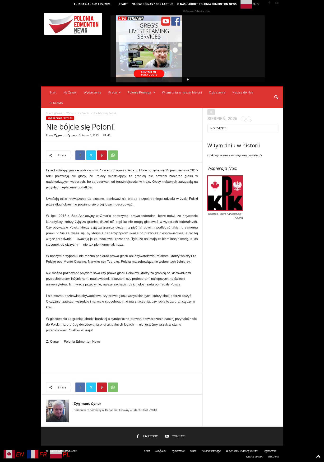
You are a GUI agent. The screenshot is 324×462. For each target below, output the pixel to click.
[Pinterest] (102, 155)
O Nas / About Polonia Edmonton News (207, 4)
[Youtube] (277, 3)
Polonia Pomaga (139, 92)
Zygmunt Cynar (64, 135)
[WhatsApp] (113, 155)
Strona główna (54, 113)
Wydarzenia (92, 92)
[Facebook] (269, 3)
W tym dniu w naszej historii (182, 92)
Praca (112, 92)
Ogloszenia (217, 92)
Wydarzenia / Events (77, 113)
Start (123, 4)
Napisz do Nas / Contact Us (152, 4)
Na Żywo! (70, 92)
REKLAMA (56, 103)
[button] (276, 97)
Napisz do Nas (242, 92)
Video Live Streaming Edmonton (149, 48)
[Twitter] (91, 155)
